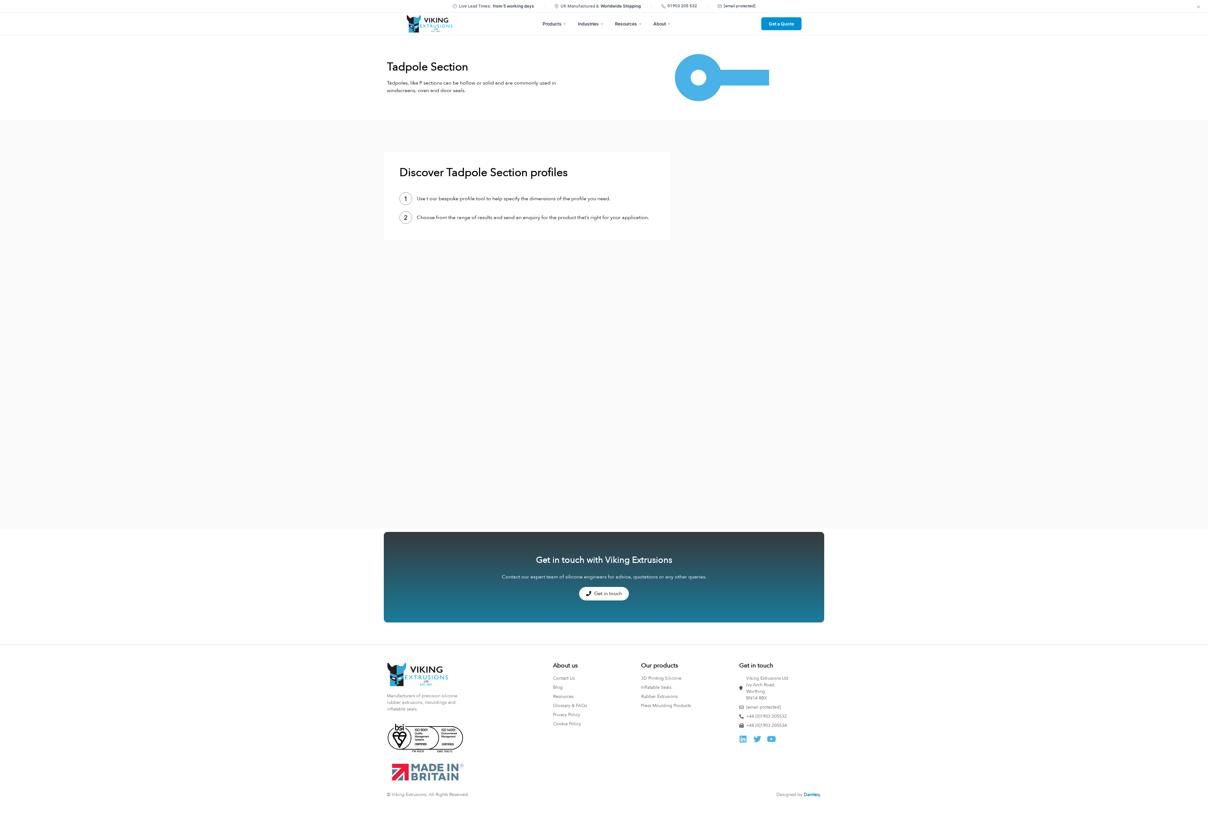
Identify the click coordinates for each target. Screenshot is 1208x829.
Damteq (812, 795)
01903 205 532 (682, 6)
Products (552, 23)
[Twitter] (757, 739)
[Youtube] (771, 739)
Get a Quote (781, 23)
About (659, 23)
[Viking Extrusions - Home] (429, 24)
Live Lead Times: (496, 5)
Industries (588, 23)
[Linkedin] (743, 739)
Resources (626, 23)
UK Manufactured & (601, 5)
